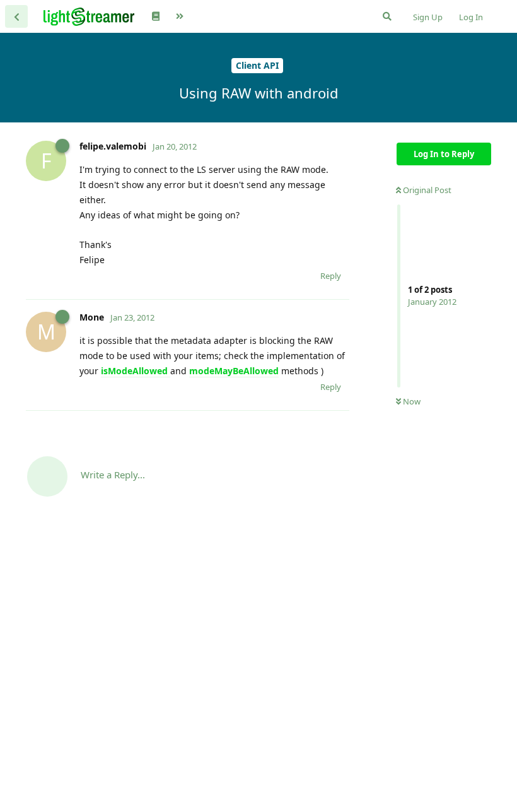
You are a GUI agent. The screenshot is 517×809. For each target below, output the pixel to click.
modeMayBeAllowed (234, 371)
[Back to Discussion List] (16, 16)
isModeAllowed (135, 371)
